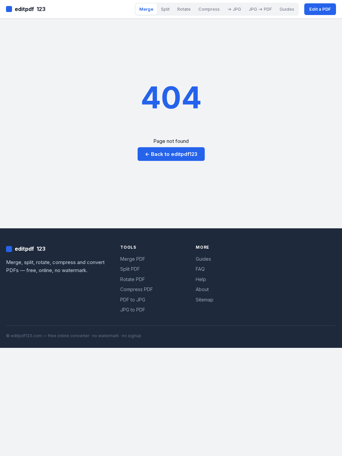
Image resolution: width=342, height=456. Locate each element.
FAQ (200, 269)
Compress (209, 9)
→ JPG (234, 9)
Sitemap (204, 299)
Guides (287, 9)
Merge (146, 9)
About (202, 289)
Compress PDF (136, 289)
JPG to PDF (132, 309)
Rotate (184, 9)
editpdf (30, 9)
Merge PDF (132, 259)
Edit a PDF (320, 9)
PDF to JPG (132, 299)
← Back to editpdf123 (171, 154)
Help (201, 279)
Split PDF (130, 269)
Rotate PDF (132, 279)
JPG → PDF (260, 9)
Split (165, 9)
